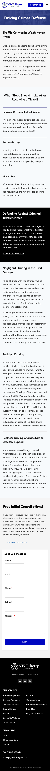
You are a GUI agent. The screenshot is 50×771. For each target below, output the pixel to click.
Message (10, 616)
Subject (8, 602)
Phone (8, 588)
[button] (47, 4)
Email (8, 574)
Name (8, 560)
